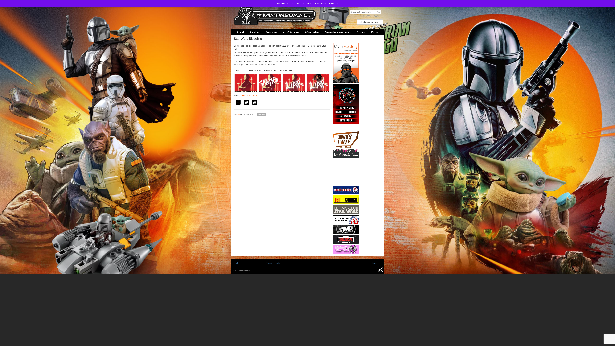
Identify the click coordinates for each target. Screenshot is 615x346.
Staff (236, 263)
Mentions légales (273, 263)
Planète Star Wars (249, 96)
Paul (238, 114)
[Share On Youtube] (255, 103)
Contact (375, 263)
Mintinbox (275, 13)
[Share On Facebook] (238, 103)
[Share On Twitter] (246, 103)
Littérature (261, 114)
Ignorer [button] (335, 3)
